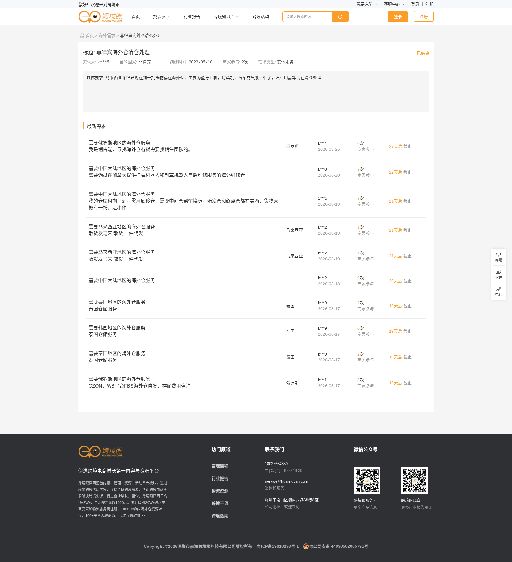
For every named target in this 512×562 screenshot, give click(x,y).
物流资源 (220, 491)
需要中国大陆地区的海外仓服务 (167, 172)
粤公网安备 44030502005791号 (338, 546)
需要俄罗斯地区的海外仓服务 (141, 146)
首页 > (91, 35)
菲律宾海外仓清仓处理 (140, 35)
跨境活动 (220, 515)
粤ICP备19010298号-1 (278, 546)
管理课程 (220, 466)
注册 (429, 4)
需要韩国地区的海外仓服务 (117, 331)
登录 (415, 4)
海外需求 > (109, 35)
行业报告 (220, 478)
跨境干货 (220, 503)
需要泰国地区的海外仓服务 (117, 305)
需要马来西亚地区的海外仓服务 (122, 230)
